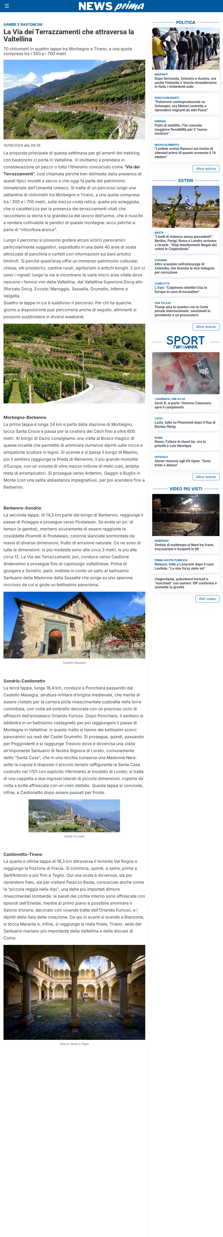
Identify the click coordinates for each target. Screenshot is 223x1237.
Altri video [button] (207, 599)
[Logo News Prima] (111, 6)
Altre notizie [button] (206, 168)
